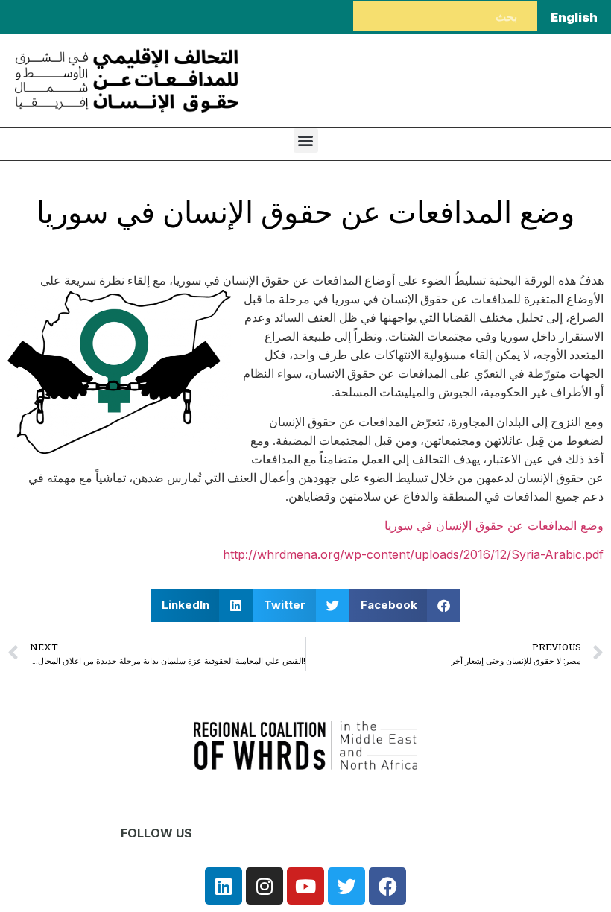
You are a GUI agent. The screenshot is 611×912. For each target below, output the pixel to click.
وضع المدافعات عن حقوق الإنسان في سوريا (494, 525)
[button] (306, 140)
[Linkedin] (223, 886)
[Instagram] (264, 886)
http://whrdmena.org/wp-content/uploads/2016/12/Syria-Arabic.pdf (413, 554)
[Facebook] (387, 886)
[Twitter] (346, 886)
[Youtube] (305, 886)
